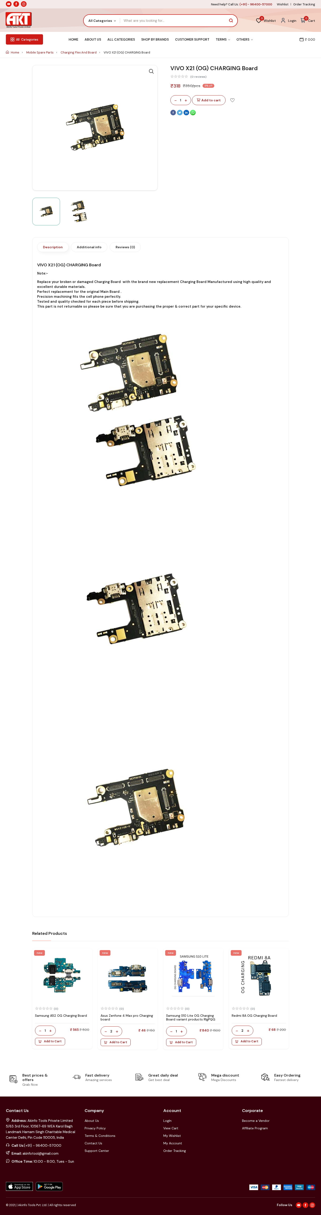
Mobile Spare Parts (40, 52)
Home (73, 39)
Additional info (89, 247)
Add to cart (211, 100)
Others (243, 39)
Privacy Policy (95, 1128)
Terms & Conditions (100, 1136)
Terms (221, 39)
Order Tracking (304, 4)
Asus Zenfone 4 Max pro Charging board (127, 1017)
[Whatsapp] (193, 114)
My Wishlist (172, 1136)
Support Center (97, 1151)
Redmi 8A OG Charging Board (254, 1015)
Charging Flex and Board (79, 52)
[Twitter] (180, 114)
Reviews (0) (125, 247)
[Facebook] (173, 114)
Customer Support (192, 39)
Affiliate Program (255, 1128)
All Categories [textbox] (100, 21)
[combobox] (102, 21)
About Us (93, 39)
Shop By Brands (155, 39)
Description (53, 247)
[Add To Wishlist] (232, 100)
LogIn (167, 1121)
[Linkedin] (187, 114)
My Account (172, 1143)
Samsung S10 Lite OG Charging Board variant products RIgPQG (190, 1017)
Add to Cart (53, 1041)
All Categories (121, 39)
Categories (27, 39)
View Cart (170, 1128)
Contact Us (93, 1143)
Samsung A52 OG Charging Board (61, 1015)
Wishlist (283, 4)
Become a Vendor (256, 1121)
